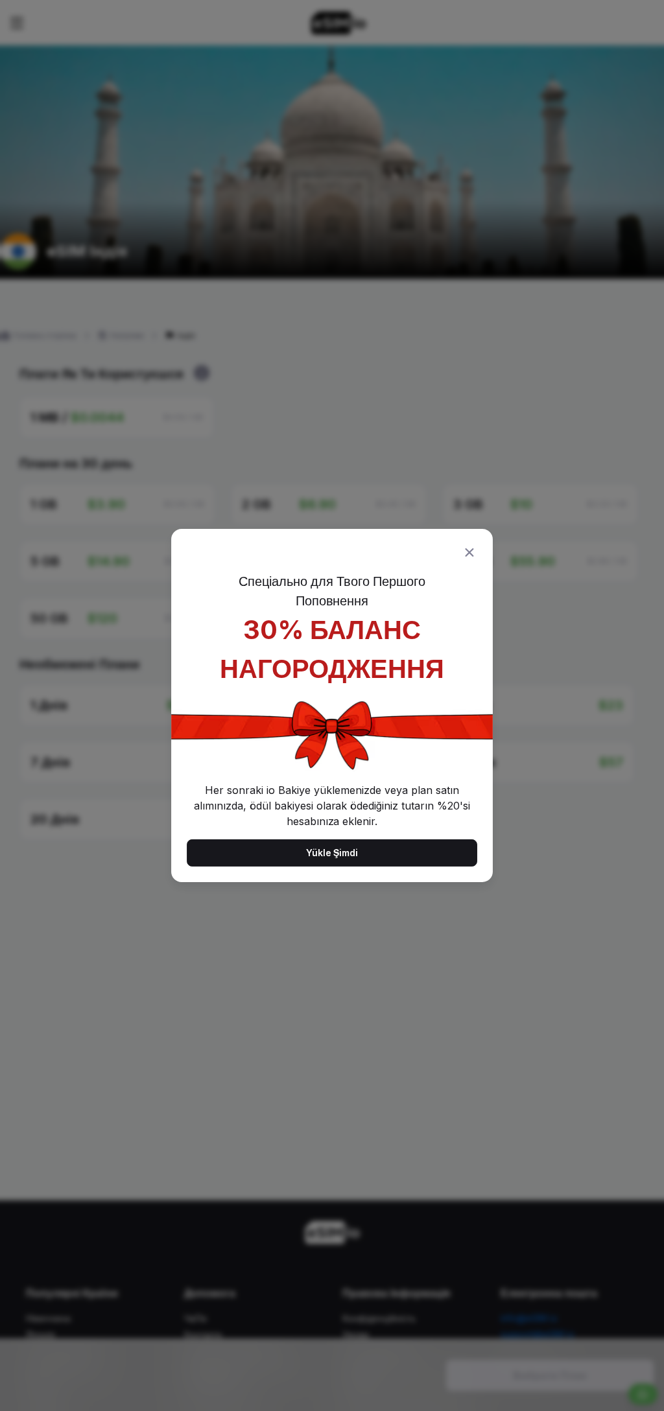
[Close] (469, 552)
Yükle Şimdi (332, 852)
